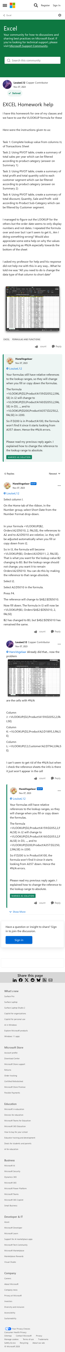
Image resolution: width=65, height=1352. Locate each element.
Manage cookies (11, 1339)
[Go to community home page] (12, 5)
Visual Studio (10, 1262)
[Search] (36, 5)
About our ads (38, 1342)
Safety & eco (10, 1342)
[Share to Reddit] (32, 980)
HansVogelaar (23, 358)
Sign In (56, 5)
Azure (6, 1222)
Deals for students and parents (17, 1143)
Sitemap (8, 1335)
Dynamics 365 (10, 1177)
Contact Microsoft (24, 1335)
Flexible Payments (12, 1092)
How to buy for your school (16, 1132)
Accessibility (9, 1312)
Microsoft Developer (13, 1227)
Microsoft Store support (14, 1064)
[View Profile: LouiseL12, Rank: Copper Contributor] (7, 84)
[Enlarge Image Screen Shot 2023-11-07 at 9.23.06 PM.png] (33, 678)
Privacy (39, 1335)
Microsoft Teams (11, 1194)
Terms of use (28, 1339)
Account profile (11, 1052)
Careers (7, 1278)
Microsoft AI (9, 1165)
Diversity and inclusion (14, 1307)
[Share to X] (27, 980)
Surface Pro (9, 996)
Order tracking (10, 1075)
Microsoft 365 (10, 1182)
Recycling (24, 1342)
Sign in (19, 940)
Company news (11, 1289)
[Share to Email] (50, 980)
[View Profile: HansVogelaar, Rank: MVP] (7, 485)
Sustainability (10, 1318)
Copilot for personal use (14, 1019)
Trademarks (43, 1339)
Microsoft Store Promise (14, 1087)
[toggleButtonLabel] (59, 15)
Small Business (10, 1205)
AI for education (11, 1149)
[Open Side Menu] (5, 5)
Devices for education (13, 1114)
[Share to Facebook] (21, 980)
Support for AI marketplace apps (18, 1239)
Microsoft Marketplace (14, 1250)
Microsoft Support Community (28, 46)
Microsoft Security (12, 1171)
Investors (8, 1301)
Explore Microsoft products (16, 1030)
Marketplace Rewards (13, 1256)
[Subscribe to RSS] (44, 980)
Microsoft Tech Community (15, 1244)
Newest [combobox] (54, 473)
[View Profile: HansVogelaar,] (10, 360)
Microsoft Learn (11, 1233)
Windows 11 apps (12, 1036)
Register (45, 5)
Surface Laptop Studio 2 (14, 1007)
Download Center (12, 1058)
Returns (7, 1069)
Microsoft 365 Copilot (13, 1199)
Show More (19, 911)
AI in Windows (10, 1025)
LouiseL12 (19, 82)
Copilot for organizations (15, 1013)
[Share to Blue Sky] (38, 980)
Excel (8, 15)
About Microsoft (11, 1284)
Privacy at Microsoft (13, 1295)
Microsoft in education (14, 1109)
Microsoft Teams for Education (17, 1120)
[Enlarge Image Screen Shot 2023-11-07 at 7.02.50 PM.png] (32, 309)
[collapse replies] (32, 481)
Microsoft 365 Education (15, 1126)
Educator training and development (19, 1137)
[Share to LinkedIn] (15, 980)
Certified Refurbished (13, 1081)
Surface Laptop (10, 1002)
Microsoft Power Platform (15, 1188)
